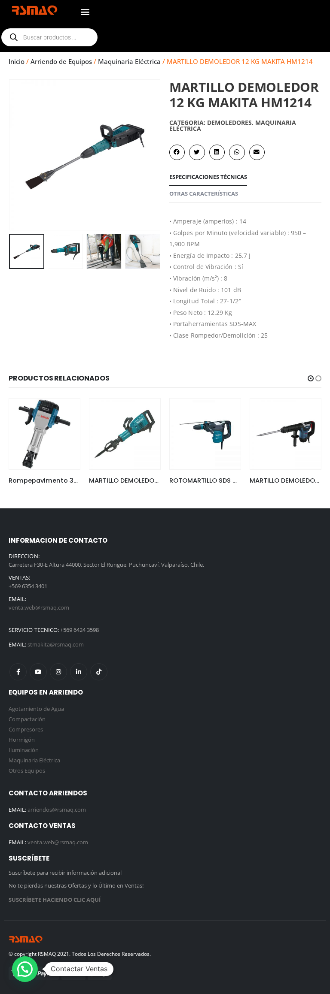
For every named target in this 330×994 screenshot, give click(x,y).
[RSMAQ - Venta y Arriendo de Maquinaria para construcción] (26, 938)
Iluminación (24, 750)
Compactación (27, 719)
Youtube (38, 671)
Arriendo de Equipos (61, 61)
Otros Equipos (27, 770)
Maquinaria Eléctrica (129, 61)
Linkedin (78, 671)
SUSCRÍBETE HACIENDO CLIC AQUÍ (55, 899)
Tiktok (98, 671)
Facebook (18, 671)
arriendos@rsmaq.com (57, 809)
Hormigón (22, 739)
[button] (85, 11)
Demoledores (229, 122)
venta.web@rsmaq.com (39, 607)
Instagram (58, 671)
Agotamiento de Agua (36, 709)
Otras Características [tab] (203, 193)
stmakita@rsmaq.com (56, 644)
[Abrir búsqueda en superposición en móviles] (49, 37)
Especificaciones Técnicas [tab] (208, 177)
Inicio (16, 61)
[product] (44, 434)
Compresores (26, 729)
